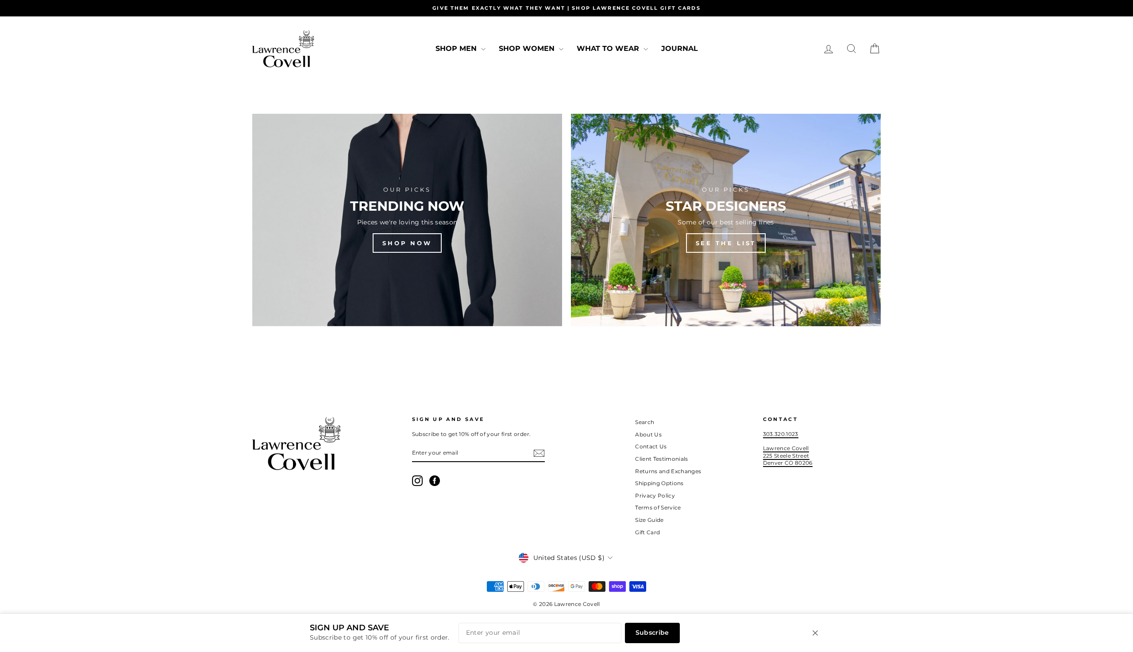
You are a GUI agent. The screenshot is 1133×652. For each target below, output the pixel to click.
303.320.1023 (780, 434)
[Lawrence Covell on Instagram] (417, 480)
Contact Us (651, 446)
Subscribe (652, 633)
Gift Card (647, 532)
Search (644, 422)
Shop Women (528, 48)
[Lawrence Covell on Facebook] (434, 480)
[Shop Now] (407, 220)
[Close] (815, 633)
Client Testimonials (661, 458)
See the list (726, 243)
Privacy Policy (655, 495)
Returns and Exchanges (668, 471)
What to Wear (609, 48)
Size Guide (649, 520)
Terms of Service (658, 507)
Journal (679, 48)
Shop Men (457, 48)
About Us (648, 434)
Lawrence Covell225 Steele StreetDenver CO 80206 (788, 455)
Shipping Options (659, 483)
